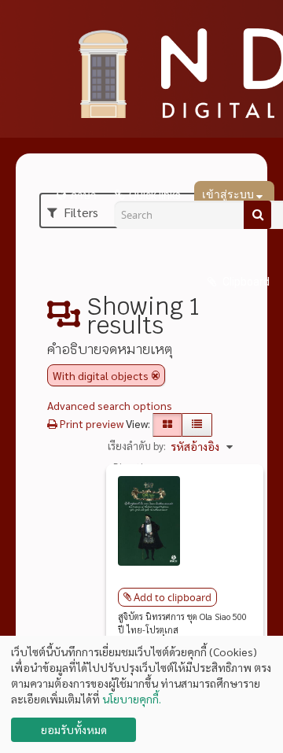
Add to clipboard (172, 597)
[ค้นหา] (257, 215)
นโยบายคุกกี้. (131, 699)
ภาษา (83, 195)
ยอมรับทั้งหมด (74, 729)
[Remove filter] (156, 375)
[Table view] (197, 425)
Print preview (90, 423)
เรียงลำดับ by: (137, 445)
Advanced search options (109, 405)
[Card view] (167, 425)
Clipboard (245, 281)
